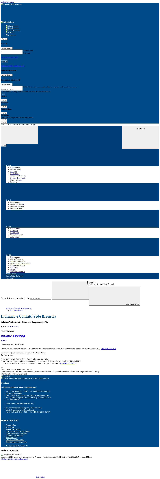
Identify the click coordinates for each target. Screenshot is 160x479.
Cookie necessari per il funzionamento (15, 370)
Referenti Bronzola (17, 311)
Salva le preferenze (19, 374)
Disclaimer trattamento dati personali (14, 459)
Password (26, 53)
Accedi (4, 39)
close (4, 145)
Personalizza (6, 353)
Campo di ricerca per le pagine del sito (15, 298)
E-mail (25, 87)
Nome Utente (28, 51)
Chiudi (4, 100)
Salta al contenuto (7, 2)
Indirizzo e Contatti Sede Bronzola (18, 308)
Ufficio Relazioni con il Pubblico (18, 431)
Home (91, 282)
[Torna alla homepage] (80, 125)
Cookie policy (11, 425)
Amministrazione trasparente (16, 442)
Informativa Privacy (13, 429)
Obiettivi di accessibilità (14, 436)
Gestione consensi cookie (15, 440)
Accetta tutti (36, 353)
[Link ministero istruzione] (11, 4)
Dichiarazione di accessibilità (16, 433)
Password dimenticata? (9, 57)
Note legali (10, 427)
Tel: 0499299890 (15, 393)
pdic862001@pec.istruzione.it (30, 398)
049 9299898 (13, 326)
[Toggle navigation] (19, 135)
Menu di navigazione (132, 304)
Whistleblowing (11, 438)
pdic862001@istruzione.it (30, 395)
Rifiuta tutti (20, 353)
